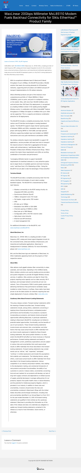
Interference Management (68, 144)
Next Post (52, 431)
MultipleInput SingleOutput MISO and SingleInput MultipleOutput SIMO (70, 158)
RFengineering (65, 183)
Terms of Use (64, 213)
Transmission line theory (68, 199)
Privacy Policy (65, 210)
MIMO (62, 150)
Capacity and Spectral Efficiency (70, 121)
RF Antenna (64, 173)
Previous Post (6, 431)
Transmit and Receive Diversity (69, 202)
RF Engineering (65, 178)
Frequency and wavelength (68, 134)
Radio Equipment (65, 170)
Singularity (64, 191)
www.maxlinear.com (24, 249)
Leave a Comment (9, 61)
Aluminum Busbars (66, 110)
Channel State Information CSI (69, 126)
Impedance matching (66, 136)
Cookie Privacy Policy (67, 215)
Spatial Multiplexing (66, 194)
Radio (62, 167)
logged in (14, 443)
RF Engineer (64, 175)
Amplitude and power (67, 113)
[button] (63, 6)
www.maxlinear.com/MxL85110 (19, 228)
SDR (62, 189)
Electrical (63, 131)
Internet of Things (66, 147)
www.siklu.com (43, 294)
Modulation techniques (67, 152)
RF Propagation (65, 181)
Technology (64, 197)
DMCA (62, 218)
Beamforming (64, 118)
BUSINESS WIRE (19, 66)
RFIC (17, 61)
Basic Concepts (65, 116)
